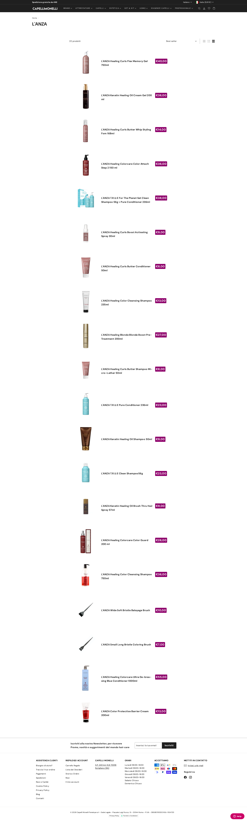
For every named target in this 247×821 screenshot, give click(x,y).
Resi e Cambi (42, 782)
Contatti (40, 798)
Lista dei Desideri (74, 769)
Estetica (114, 8)
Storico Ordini (72, 773)
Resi (68, 778)
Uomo (143, 8)
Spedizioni (41, 778)
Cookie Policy (42, 786)
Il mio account (72, 782)
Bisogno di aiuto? (44, 765)
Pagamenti (41, 773)
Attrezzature (83, 8)
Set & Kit (130, 8)
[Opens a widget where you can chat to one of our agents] (237, 816)
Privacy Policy (42, 790)
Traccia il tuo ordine (45, 769)
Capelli (100, 8)
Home (35, 18)
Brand (67, 8)
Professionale (183, 8)
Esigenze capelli (160, 8)
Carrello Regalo (73, 765)
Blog (38, 794)
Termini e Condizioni (130, 816)
